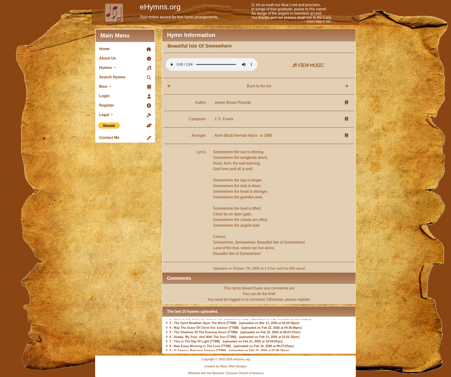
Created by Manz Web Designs (225, 366)
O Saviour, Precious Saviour (194, 349)
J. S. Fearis (223, 119)
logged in (237, 299)
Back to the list (259, 86)
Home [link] (104, 49)
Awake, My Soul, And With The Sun (200, 335)
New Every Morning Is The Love (197, 344)
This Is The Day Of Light (191, 339)
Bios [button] (103, 86)
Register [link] (106, 105)
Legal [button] (104, 115)
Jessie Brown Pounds (232, 102)
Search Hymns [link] (112, 77)
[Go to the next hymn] (346, 86)
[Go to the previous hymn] (167, 86)
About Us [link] (107, 58)
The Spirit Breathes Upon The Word (200, 321)
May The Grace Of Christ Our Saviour (201, 326)
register (304, 299)
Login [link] (104, 96)
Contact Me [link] (109, 138)
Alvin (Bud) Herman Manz (236, 135)
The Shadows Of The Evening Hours (200, 330)
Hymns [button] (106, 68)
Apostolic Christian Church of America (238, 373)
